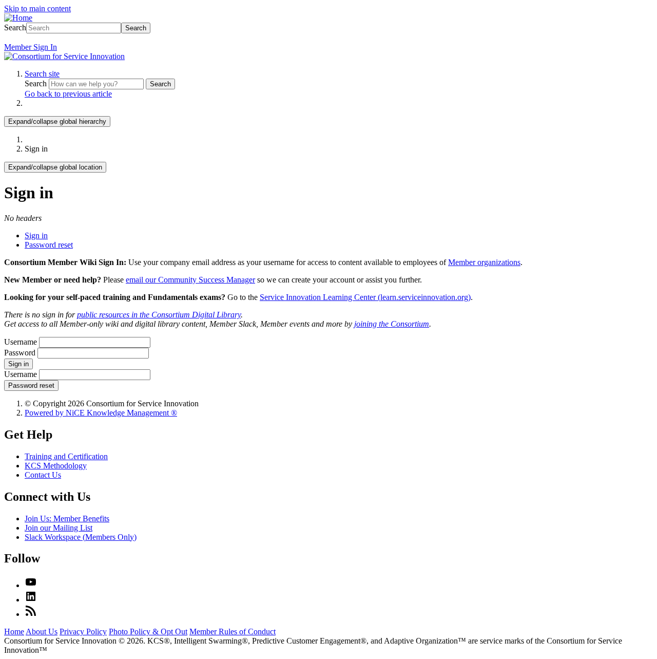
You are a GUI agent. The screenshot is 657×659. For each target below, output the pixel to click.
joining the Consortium (391, 323)
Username (20, 341)
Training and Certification (66, 456)
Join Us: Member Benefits (67, 518)
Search (15, 27)
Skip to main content (37, 8)
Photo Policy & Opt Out (148, 631)
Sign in (36, 235)
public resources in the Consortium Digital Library (159, 314)
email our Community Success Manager (190, 279)
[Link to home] (64, 56)
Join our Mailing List (58, 527)
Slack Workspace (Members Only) (81, 537)
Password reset (49, 244)
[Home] (18, 17)
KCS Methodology (56, 465)
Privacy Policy (83, 631)
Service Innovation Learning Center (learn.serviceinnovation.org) (365, 297)
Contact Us (43, 474)
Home (14, 631)
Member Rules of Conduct (232, 631)
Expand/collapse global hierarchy (57, 121)
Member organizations (484, 262)
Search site (42, 73)
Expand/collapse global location (55, 167)
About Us (41, 631)
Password (19, 352)
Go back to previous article (68, 93)
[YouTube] (31, 585)
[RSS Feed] (31, 614)
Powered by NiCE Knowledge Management (101, 412)
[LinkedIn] (31, 599)
